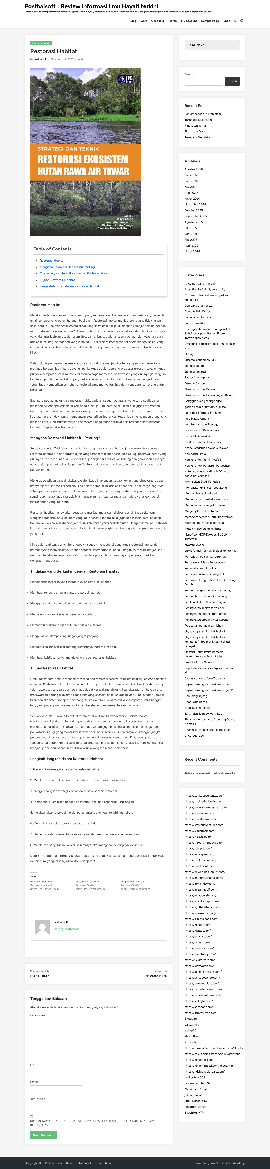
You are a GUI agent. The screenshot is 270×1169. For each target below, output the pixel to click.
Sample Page (210, 21)
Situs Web (38, 1099)
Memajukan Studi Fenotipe (202, 481)
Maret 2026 (192, 198)
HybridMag (237, 1163)
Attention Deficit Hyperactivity (205, 289)
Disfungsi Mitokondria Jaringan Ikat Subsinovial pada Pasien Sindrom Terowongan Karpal (207, 333)
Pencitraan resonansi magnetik (205, 574)
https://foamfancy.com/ (200, 954)
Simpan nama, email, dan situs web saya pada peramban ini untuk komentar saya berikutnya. (93, 1122)
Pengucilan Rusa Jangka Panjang (206, 596)
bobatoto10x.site (195, 1106)
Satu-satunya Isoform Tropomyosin (207, 678)
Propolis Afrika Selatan (199, 662)
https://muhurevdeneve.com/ (204, 878)
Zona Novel (197, 45)
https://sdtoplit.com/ (198, 848)
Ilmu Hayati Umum (41, 43)
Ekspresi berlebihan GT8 (200, 360)
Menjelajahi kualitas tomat (202, 511)
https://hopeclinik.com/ (200, 1059)
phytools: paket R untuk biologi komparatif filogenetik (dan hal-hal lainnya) (207, 642)
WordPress (217, 1163)
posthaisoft (40, 59)
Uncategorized (194, 735)
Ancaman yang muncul (200, 283)
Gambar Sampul (195, 383)
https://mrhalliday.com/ (200, 883)
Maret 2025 (192, 251)
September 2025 (196, 216)
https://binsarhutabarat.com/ (203, 989)
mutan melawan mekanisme (203, 528)
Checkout (157, 21)
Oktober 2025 (194, 210)
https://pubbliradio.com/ (200, 860)
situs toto (191, 1042)
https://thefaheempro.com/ (203, 819)
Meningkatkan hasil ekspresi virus (206, 499)
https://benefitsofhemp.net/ (203, 995)
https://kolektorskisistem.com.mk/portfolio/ (213, 1054)
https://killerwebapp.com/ (202, 919)
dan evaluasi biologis (198, 317)
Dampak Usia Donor (197, 311)
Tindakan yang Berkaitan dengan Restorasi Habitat (76, 273)
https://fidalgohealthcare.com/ (205, 1071)
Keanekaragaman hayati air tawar (206, 448)
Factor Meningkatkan (198, 377)
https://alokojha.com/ (199, 1001)
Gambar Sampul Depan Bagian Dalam (209, 395)
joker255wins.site (196, 1095)
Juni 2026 (191, 181)
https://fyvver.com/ (197, 942)
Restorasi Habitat (52, 260)
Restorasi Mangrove (41, 881)
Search (189, 74)
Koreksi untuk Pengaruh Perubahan (207, 465)
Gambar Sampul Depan (200, 389)
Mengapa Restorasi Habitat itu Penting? (68, 267)
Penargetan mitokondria (200, 568)
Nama (35, 1064)
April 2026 (191, 192)
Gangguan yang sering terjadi (204, 401)
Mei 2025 (191, 239)
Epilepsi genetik (195, 365)
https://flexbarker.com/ (200, 960)
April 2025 (191, 245)
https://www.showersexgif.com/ (206, 807)
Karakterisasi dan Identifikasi (203, 442)
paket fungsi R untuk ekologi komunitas (210, 550)
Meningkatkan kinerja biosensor (205, 505)
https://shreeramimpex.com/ (203, 842)
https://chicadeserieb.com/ (202, 977)
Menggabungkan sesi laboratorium (207, 487)
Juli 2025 (191, 228)
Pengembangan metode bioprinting (208, 590)
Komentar (39, 1015)
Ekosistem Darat (195, 131)
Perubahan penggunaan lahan (204, 625)
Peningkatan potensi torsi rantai (205, 614)
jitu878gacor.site (196, 1101)
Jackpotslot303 (195, 1077)
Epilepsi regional (195, 371)
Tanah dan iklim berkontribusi (204, 713)
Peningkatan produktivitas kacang (206, 619)
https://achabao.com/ (199, 1007)
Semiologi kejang (196, 696)
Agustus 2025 (194, 222)
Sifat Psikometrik (196, 702)
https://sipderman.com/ (200, 831)
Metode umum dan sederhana (204, 523)
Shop (226, 21)
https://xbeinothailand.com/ (203, 801)
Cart (144, 21)
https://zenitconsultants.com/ (204, 795)
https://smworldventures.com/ (204, 825)
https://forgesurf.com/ (199, 948)
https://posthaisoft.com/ (201, 866)
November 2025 (195, 204)
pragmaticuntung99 (197, 1083)
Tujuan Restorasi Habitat (57, 280)
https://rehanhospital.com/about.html (209, 1065)
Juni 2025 (191, 234)
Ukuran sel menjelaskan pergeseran (208, 729)
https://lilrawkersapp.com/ (202, 901)
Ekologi (189, 354)
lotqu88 (191, 1018)
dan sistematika (195, 323)
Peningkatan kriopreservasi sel (204, 608)
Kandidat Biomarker (197, 436)
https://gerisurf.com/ (198, 936)
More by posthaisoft (66, 929)
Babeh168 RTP (194, 1112)
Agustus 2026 (194, 169)
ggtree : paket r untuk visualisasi (205, 407)
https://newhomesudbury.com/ (205, 872)
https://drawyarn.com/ (199, 966)
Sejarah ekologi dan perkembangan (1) (210, 690)
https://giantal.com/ (198, 930)
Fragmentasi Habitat (132, 881)
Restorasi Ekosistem (87, 881)
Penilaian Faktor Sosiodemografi (206, 602)
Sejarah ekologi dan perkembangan (207, 684)
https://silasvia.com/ (198, 836)
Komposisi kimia (195, 454)
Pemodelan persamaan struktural (206, 556)
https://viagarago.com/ (199, 813)
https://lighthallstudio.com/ (202, 907)
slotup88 (190, 1030)
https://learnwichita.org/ (200, 913)
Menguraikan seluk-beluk (201, 493)
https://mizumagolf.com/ (201, 889)
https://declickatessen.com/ (203, 971)
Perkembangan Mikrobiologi (203, 114)
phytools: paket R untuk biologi (205, 631)
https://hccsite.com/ (198, 924)
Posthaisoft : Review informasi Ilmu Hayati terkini (91, 6)
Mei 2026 (191, 187)
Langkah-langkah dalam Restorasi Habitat (69, 286)
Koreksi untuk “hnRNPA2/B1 (203, 459)
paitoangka (192, 1024)
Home (173, 21)
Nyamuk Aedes (194, 545)
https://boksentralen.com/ (202, 983)
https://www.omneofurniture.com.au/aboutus (214, 1048)
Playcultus (191, 1036)
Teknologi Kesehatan (198, 119)
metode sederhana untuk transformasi (209, 517)
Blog (133, 21)
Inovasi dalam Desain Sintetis (204, 430)
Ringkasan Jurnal (195, 125)
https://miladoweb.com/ (200, 895)
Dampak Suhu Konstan (199, 305)
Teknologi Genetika (197, 137)
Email (35, 1082)
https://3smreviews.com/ (201, 1013)
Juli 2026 (191, 175)
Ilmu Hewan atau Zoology (201, 424)
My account (189, 21)
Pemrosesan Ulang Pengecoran (205, 562)
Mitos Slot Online (196, 1089)
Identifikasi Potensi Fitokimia (203, 412)
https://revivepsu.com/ (199, 854)
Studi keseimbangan (198, 707)
